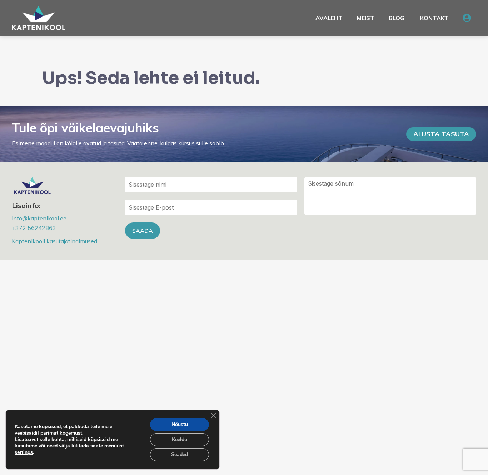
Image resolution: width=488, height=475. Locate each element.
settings (24, 452)
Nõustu (179, 424)
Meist (365, 17)
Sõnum (390, 196)
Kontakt (434, 17)
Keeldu (179, 439)
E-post (211, 207)
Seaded (179, 454)
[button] (466, 18)
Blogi (397, 17)
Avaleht (329, 17)
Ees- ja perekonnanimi (211, 184)
